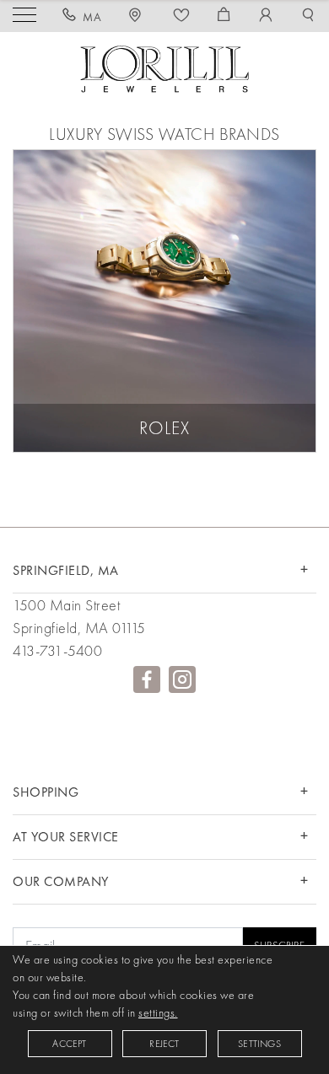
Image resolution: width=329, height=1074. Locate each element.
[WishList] (182, 16)
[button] (308, 16)
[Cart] (224, 16)
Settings (259, 1043)
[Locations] (137, 16)
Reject (164, 1043)
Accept (69, 1043)
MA (92, 16)
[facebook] (146, 679)
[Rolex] (164, 301)
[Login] (266, 16)
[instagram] (182, 679)
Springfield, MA (66, 570)
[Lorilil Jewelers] (164, 67)
